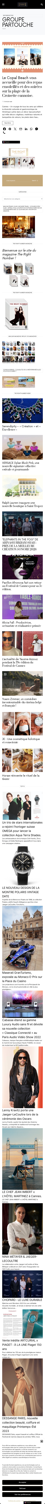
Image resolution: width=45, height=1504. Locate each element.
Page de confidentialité (29, 1501)
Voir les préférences (23, 1494)
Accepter (22, 1482)
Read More (7, 123)
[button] (42, 1441)
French (7, 142)
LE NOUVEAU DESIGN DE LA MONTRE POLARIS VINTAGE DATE (20, 892)
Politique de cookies (14, 1501)
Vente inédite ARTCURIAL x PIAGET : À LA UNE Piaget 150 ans (22, 1345)
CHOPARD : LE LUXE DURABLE (22, 1300)
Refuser (22, 1488)
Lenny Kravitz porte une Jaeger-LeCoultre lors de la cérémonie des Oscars (20, 1114)
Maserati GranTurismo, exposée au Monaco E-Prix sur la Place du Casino (22, 977)
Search (34, 180)
